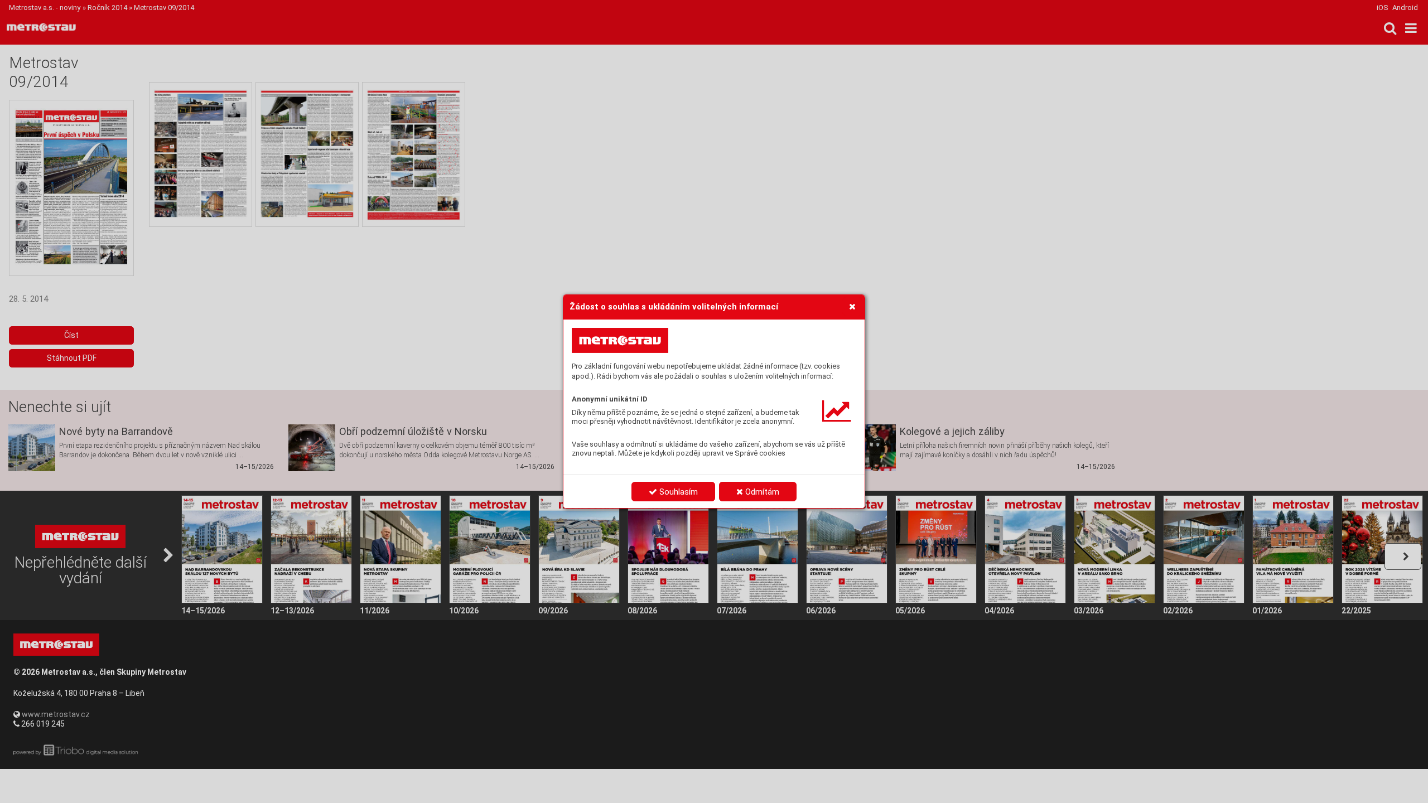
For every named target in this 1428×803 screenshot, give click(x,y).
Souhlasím (677, 492)
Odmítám (761, 492)
